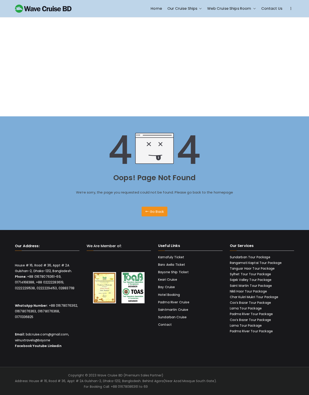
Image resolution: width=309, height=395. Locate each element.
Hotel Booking (169, 294)
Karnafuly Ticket (171, 257)
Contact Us (272, 8)
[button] (199, 8)
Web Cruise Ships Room (229, 8)
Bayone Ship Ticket (173, 272)
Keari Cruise (167, 279)
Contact (165, 324)
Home (156, 8)
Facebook (23, 346)
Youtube (40, 346)
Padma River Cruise (173, 302)
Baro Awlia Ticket (171, 264)
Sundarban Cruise (172, 317)
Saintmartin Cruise (173, 309)
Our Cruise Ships (182, 8)
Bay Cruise (166, 287)
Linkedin (55, 346)
